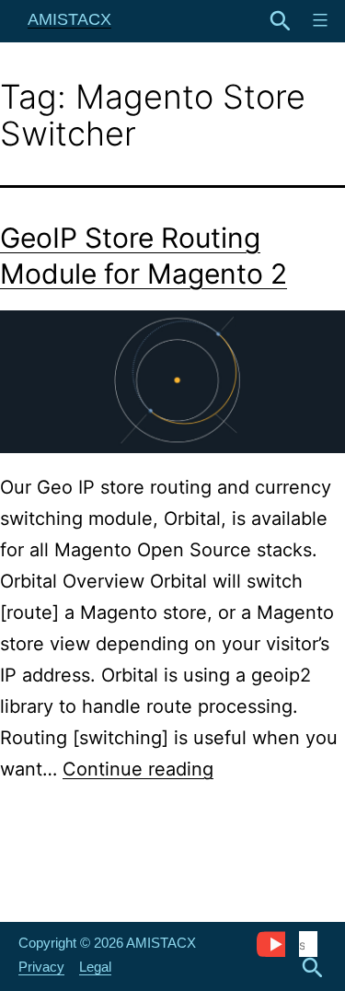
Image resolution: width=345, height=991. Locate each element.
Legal (95, 966)
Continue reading (138, 769)
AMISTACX (69, 19)
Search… (280, 21)
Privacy (41, 966)
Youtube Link (270, 943)
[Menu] (318, 20)
